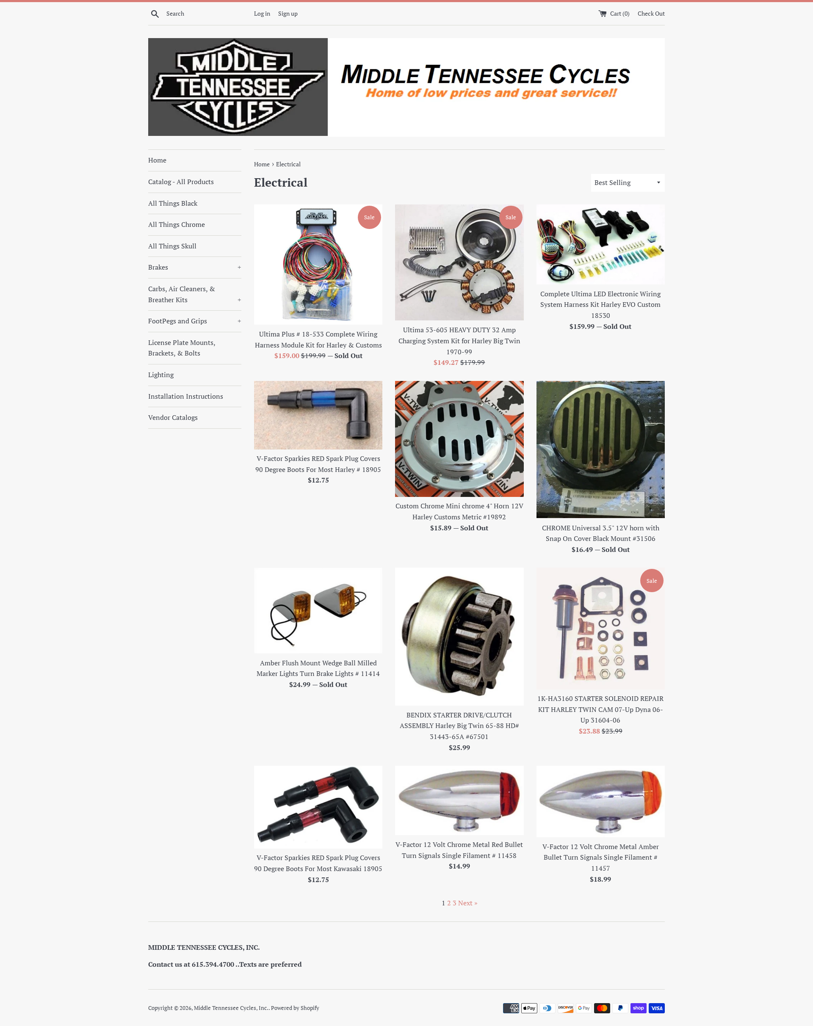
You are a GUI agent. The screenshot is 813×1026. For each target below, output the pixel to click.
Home (157, 160)
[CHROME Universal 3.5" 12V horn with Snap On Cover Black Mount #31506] (600, 450)
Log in (262, 13)
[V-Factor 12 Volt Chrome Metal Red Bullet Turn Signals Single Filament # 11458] (459, 800)
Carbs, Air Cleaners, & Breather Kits (194, 294)
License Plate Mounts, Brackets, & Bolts (181, 348)
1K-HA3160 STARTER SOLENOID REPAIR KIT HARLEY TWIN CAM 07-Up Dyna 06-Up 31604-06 (600, 709)
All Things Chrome (176, 224)
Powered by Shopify (295, 1008)
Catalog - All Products (181, 181)
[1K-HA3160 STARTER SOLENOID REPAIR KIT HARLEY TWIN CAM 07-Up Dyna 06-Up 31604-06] (600, 628)
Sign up (288, 13)
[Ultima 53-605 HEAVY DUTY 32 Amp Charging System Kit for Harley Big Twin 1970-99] (459, 262)
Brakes (194, 267)
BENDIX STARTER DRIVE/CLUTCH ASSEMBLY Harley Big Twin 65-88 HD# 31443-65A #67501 (459, 725)
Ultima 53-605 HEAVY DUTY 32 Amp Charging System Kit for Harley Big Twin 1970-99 (459, 340)
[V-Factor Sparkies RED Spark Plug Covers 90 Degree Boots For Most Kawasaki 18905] (318, 807)
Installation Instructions (185, 396)
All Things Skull (172, 246)
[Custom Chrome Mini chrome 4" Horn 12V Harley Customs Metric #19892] (459, 439)
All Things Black (172, 203)
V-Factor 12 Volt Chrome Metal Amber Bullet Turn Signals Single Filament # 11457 (600, 857)
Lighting (161, 374)
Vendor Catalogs (173, 417)
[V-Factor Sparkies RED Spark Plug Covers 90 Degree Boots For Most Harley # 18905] (318, 415)
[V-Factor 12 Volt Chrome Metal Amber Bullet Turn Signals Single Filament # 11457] (600, 801)
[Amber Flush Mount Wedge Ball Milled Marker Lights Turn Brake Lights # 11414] (318, 611)
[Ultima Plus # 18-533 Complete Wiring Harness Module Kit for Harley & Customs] (318, 264)
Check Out (651, 13)
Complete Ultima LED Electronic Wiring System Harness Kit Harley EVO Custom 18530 (600, 304)
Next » (468, 902)
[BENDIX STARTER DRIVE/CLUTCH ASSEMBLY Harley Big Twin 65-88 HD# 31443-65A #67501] (459, 636)
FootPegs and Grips (194, 320)
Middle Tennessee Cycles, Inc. (231, 1008)
